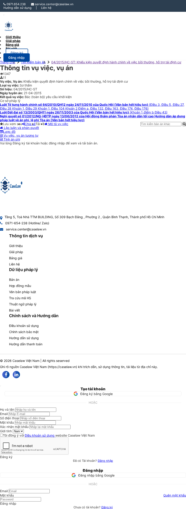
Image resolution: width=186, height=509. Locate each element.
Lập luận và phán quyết (21, 128)
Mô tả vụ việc (57, 124)
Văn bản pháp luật (22, 292)
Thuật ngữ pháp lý (23, 304)
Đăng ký (107, 507)
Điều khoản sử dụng (24, 326)
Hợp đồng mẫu (20, 286)
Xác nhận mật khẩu (14, 427)
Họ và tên (7, 409)
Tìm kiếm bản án (33, 62)
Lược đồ (9, 131)
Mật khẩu (7, 422)
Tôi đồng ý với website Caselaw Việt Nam (49, 435)
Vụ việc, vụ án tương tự (20, 135)
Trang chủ (7, 62)
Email (4, 414)
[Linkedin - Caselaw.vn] (16, 374)
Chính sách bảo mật (24, 332)
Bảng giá (15, 258)
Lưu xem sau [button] (12, 124)
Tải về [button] (40, 124)
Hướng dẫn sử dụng (17, 8)
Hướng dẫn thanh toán (25, 344)
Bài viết (11, 48)
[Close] (0, 385)
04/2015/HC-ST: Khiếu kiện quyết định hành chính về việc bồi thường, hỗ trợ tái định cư (116, 62)
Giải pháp (16, 252)
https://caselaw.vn (62, 367)
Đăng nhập (105, 460)
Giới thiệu (16, 246)
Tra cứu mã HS (20, 298)
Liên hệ (46, 8)
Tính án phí (11, 139)
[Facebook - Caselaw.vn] (6, 374)
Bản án (14, 280)
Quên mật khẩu (174, 495)
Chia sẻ (30, 124)
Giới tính (6, 431)
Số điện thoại (9, 418)
